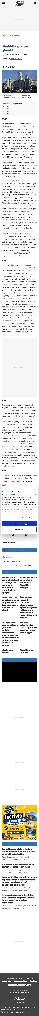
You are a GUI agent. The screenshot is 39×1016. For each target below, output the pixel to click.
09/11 (7, 106)
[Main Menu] (4, 3)
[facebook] (4, 66)
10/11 (7, 109)
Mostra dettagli (27, 518)
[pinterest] (9, 66)
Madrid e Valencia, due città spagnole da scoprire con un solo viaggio (28, 627)
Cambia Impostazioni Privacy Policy (19, 985)
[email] (11, 66)
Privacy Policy (28, 978)
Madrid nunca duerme (26, 651)
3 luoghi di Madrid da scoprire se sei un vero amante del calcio (18, 865)
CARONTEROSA (16, 59)
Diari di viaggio (14, 35)
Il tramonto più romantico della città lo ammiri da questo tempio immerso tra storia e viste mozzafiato (18, 899)
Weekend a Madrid (7, 651)
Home (4, 35)
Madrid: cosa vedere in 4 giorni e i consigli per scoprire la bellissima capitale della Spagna (10, 585)
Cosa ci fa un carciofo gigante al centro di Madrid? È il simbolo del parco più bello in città (18, 851)
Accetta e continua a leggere (19, 524)
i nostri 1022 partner (14, 495)
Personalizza (18, 529)
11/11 (7, 111)
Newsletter (33, 981)
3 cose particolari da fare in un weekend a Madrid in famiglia (28, 582)
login (12, 565)
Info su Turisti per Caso (14, 978)
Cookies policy (7, 981)
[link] (14, 66)
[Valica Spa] (19, 1000)
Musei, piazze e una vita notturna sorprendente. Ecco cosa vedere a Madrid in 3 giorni (10, 603)
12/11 (7, 113)
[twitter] (6, 66)
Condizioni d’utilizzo (20, 981)
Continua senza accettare (28, 485)
